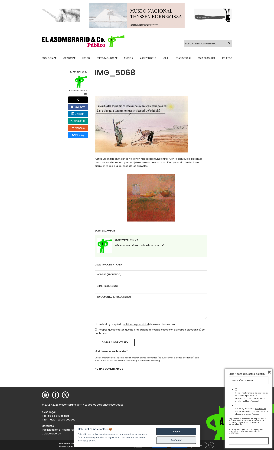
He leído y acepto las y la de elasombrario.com (251, 411)
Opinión (68, 58)
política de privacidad (136, 324)
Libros (86, 58)
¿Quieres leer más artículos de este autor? (139, 245)
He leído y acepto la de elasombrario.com (136, 324)
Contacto (48, 426)
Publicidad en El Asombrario (59, 430)
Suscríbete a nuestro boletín (247, 374)
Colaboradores (51, 433)
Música (128, 58)
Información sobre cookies (58, 419)
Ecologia (48, 58)
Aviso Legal (48, 412)
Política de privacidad (55, 416)
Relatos (227, 58)
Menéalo (80, 128)
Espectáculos (105, 58)
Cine (165, 58)
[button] (83, 41)
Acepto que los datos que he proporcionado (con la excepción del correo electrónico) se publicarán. (150, 331)
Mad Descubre (206, 58)
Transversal (183, 58)
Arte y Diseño (148, 58)
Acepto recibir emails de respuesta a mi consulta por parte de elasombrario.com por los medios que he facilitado (251, 397)
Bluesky (79, 135)
